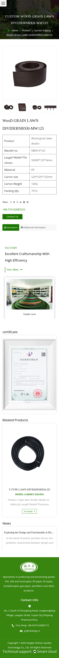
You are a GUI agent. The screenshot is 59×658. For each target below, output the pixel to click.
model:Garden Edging (29, 494)
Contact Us (12, 216)
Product (26, 30)
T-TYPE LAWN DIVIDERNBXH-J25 (29, 489)
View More (13, 269)
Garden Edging (42, 30)
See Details (28, 511)
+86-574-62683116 (13, 209)
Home (15, 30)
